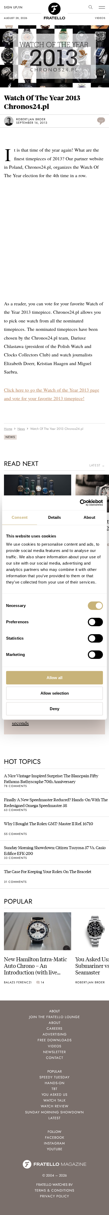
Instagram (54, 1143)
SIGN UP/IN (13, 7)
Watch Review (55, 1106)
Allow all (54, 677)
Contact (54, 1057)
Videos (54, 1046)
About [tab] (89, 517)
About (55, 1022)
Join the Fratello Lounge (54, 1016)
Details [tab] (54, 517)
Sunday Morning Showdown (54, 1112)
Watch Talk (54, 1100)
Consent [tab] (20, 517)
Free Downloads (55, 1040)
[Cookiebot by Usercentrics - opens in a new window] (80, 502)
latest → (97, 465)
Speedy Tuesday (54, 1077)
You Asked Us (54, 1094)
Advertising (55, 1034)
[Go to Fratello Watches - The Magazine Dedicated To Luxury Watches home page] (54, 5)
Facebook (54, 1137)
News (10, 437)
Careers (54, 1028)
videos (100, 18)
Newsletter (54, 1051)
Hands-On (55, 1082)
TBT (54, 1088)
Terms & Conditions (54, 1190)
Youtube (54, 1149)
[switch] (95, 622)
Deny (54, 708)
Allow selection (54, 693)
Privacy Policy (54, 1196)
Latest (54, 1118)
